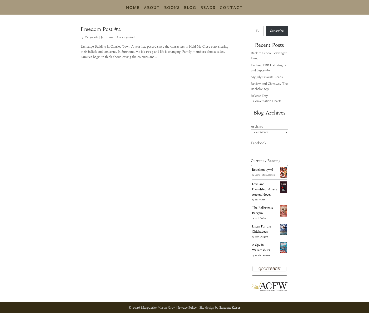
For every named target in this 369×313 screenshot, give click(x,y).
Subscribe (277, 31)
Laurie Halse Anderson (265, 175)
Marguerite (91, 37)
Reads (208, 8)
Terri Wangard (261, 237)
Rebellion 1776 (262, 169)
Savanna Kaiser (229, 307)
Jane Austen (260, 200)
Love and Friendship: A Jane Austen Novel (264, 189)
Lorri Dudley (260, 218)
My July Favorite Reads (267, 77)
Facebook (258, 143)
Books (172, 8)
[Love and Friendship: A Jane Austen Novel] (283, 192)
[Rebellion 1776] (283, 177)
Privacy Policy (187, 307)
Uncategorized (126, 37)
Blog (190, 8)
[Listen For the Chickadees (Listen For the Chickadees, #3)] (283, 234)
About (152, 8)
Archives (257, 126)
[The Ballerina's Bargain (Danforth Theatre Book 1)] (283, 215)
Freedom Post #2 (101, 29)
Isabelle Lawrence (262, 255)
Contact (231, 8)
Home (133, 8)
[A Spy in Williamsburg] (283, 252)
